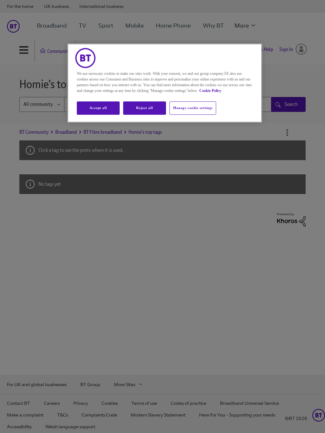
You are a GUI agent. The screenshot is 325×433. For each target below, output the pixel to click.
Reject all (144, 108)
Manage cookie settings (193, 108)
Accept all (98, 108)
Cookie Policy (210, 90)
